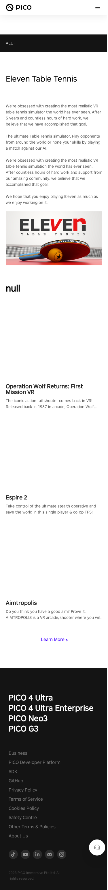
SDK (13, 772)
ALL (9, 43)
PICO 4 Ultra (31, 697)
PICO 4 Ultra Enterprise (51, 707)
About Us (18, 836)
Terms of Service (26, 799)
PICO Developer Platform (34, 762)
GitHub (16, 781)
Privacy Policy (23, 790)
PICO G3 (24, 728)
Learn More (53, 639)
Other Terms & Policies (32, 827)
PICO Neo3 (28, 718)
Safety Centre (23, 817)
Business (18, 753)
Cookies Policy (24, 808)
